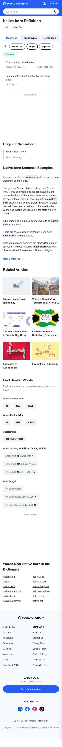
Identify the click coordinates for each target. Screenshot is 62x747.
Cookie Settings (40, 654)
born (23, 151)
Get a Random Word (31, 688)
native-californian (12, 601)
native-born (14, 439)
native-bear (9, 596)
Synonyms (30, 38)
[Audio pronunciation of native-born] (6, 27)
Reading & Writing (11, 664)
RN (18, 422)
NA (18, 405)
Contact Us (38, 637)
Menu (55, 3)
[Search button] (54, 11)
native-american (41, 591)
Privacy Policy (39, 643)
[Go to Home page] (16, 3)
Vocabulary (8, 654)
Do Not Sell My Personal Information (31, 720)
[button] (44, 3)
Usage (6, 659)
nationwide (38, 576)
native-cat (38, 601)
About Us (37, 632)
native (15, 151)
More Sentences (11, 258)
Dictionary (7, 632)
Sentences (50, 38)
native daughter (41, 586)
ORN (31, 422)
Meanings (11, 38)
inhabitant (31, 76)
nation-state (9, 576)
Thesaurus (8, 637)
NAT (30, 405)
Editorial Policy (39, 648)
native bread (39, 581)
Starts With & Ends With (19, 455)
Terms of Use (39, 659)
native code (9, 586)
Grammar (7, 648)
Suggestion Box (40, 664)
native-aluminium (12, 591)
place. (9, 79)
